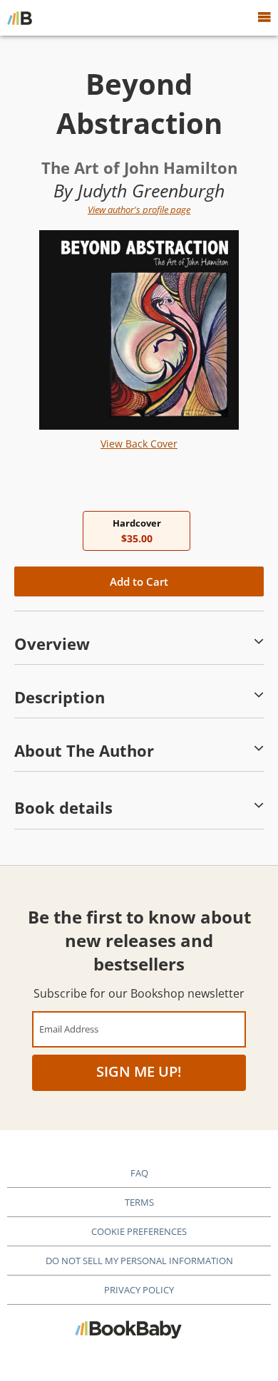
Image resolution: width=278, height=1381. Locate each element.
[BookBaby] (19, 18)
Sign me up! (139, 1071)
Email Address (68, 1029)
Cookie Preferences (139, 1231)
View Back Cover (139, 443)
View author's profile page (139, 209)
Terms (139, 1202)
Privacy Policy (139, 1289)
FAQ (139, 1173)
